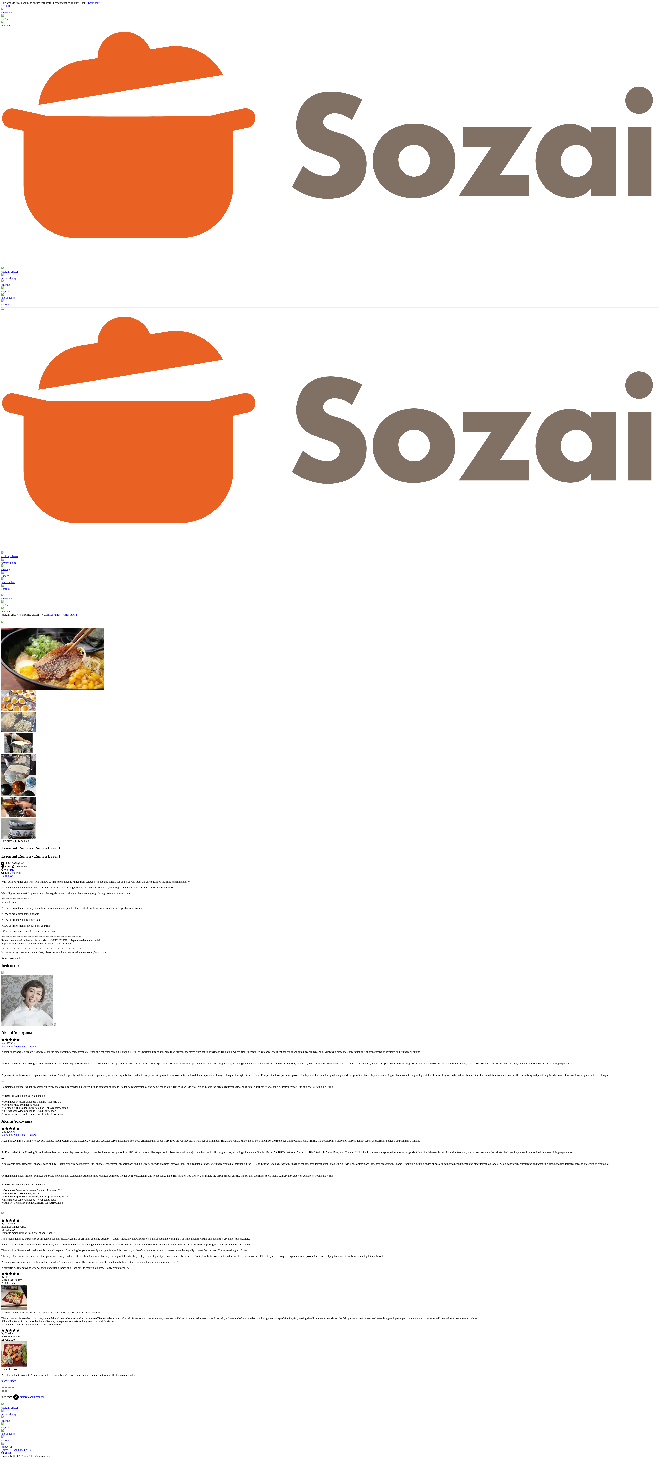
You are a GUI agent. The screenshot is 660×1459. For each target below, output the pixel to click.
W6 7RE (9, 869)
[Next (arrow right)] (6, 1391)
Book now (7, 875)
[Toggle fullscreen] (9, 1387)
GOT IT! (6, 5)
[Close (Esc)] (2, 1387)
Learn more (94, 2)
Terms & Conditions (12, 1449)
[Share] (6, 1387)
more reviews (8, 1380)
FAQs (27, 1449)
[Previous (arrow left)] (2, 1391)
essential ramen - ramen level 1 (60, 614)
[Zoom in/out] (13, 1387)
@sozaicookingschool (32, 1396)
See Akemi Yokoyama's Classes (18, 1045)
